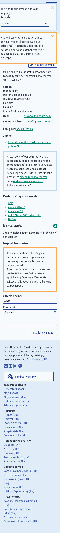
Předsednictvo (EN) (15, 461)
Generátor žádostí (14, 389)
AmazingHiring (16, 207)
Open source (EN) (14, 427)
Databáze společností (16, 401)
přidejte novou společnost (28, 181)
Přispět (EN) (11, 414)
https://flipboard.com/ (37, 121)
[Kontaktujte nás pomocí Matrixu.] (15, 365)
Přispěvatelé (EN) (14, 431)
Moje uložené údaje (15, 397)
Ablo (10, 203)
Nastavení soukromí (15, 517)
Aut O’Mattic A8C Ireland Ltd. (24, 215)
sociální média (24, 129)
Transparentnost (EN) (16, 457)
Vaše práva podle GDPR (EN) (20, 470)
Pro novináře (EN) (14, 487)
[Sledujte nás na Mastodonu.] (20, 365)
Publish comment (43, 332)
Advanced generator (15, 405)
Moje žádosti (11, 393)
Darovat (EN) (11, 419)
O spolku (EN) (12, 444)
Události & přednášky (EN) (19, 491)
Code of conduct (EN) (16, 435)
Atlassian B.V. (15, 211)
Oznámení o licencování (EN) (20, 521)
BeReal (12, 219)
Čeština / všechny (25, 376)
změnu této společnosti (33, 177)
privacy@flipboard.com (37, 116)
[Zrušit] (52, 7)
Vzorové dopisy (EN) (15, 475)
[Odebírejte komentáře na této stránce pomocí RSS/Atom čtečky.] (55, 226)
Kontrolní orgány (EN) (16, 479)
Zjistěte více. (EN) (36, 359)
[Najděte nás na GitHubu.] (10, 365)
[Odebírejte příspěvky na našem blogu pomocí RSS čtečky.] (6, 365)
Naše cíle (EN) (12, 449)
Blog (6, 483)
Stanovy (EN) (11, 453)
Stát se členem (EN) (15, 423)
